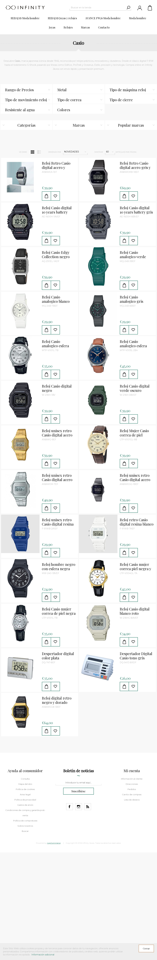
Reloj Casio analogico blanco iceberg (56, 299)
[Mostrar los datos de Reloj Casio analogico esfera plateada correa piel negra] (20, 355)
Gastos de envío (25, 805)
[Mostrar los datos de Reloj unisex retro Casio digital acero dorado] (20, 444)
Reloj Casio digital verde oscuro (134, 388)
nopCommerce (54, 843)
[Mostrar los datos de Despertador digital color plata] (20, 667)
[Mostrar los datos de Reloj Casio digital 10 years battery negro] (20, 221)
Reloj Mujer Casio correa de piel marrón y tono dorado (134, 432)
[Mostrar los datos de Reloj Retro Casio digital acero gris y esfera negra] (98, 177)
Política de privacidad (25, 799)
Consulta (25, 779)
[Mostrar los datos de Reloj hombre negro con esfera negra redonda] (20, 578)
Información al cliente (131, 779)
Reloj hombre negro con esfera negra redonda (58, 566)
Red (32, 152)
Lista (39, 152)
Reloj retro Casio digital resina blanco (136, 522)
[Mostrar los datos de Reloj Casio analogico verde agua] (98, 266)
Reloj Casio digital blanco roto (134, 611)
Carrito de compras (150, 7)
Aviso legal (25, 794)
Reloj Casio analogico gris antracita (131, 299)
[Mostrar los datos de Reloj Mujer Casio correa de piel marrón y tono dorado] (98, 444)
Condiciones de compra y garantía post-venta (25, 813)
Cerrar (146, 948)
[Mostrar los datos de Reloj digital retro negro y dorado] (20, 712)
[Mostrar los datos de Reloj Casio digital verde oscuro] (98, 400)
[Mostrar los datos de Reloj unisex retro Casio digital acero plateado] (20, 489)
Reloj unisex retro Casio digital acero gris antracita (135, 477)
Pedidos (132, 789)
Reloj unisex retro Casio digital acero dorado (57, 432)
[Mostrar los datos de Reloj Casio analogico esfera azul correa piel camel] (98, 355)
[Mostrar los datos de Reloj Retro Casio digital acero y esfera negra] (20, 177)
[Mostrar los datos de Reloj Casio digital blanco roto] (98, 623)
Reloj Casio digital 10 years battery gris (136, 210)
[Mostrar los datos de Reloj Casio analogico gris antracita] (98, 311)
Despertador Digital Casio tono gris (136, 655)
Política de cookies (25, 789)
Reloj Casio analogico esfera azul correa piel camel (133, 343)
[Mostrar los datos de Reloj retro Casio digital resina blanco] (98, 533)
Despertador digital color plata (58, 655)
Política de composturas (25, 820)
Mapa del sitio (25, 784)
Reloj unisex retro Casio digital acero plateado (57, 477)
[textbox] (98, 7)
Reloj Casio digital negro (57, 388)
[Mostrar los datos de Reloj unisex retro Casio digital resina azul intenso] (20, 533)
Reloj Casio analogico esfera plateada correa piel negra (58, 343)
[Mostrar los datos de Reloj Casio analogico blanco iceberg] (20, 311)
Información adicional (42, 954)
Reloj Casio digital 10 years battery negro (57, 210)
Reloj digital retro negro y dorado (56, 700)
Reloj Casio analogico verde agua (133, 254)
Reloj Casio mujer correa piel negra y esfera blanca (135, 566)
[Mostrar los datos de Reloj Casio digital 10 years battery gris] (98, 221)
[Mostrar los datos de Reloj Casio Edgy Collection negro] (20, 266)
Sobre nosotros (25, 826)
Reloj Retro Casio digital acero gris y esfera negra (135, 165)
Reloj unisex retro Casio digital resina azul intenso (58, 522)
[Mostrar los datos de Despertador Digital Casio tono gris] (98, 667)
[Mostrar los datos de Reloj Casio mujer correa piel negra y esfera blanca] (98, 578)
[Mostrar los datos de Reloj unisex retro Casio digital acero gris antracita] (98, 489)
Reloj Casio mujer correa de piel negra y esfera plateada (59, 611)
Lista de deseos (132, 799)
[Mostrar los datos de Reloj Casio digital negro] (20, 400)
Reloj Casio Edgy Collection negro (56, 254)
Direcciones (132, 784)
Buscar (25, 831)
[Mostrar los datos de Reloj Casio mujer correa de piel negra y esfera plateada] (20, 623)
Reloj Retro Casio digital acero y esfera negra (56, 165)
